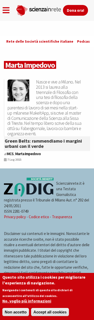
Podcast (84, 41)
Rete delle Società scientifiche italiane (39, 41)
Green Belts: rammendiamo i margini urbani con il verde (43, 143)
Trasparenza (62, 216)
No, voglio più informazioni (26, 301)
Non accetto (16, 312)
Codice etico (39, 216)
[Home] (39, 9)
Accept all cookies (50, 312)
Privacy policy (15, 216)
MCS (10, 153)
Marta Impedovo (28, 153)
